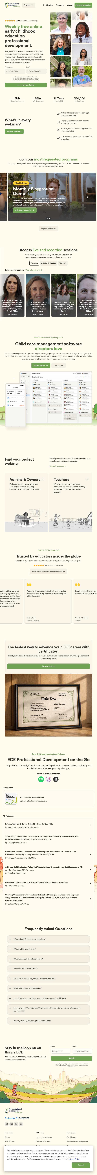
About (7, 1137)
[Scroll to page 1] (47, 218)
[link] (21, 210)
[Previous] (9, 197)
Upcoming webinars (44, 1137)
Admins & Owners (43, 1142)
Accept (81, 1165)
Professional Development (77, 1142)
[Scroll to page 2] (49, 218)
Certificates (71, 1137)
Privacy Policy (74, 1159)
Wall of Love (10, 1142)
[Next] (87, 197)
